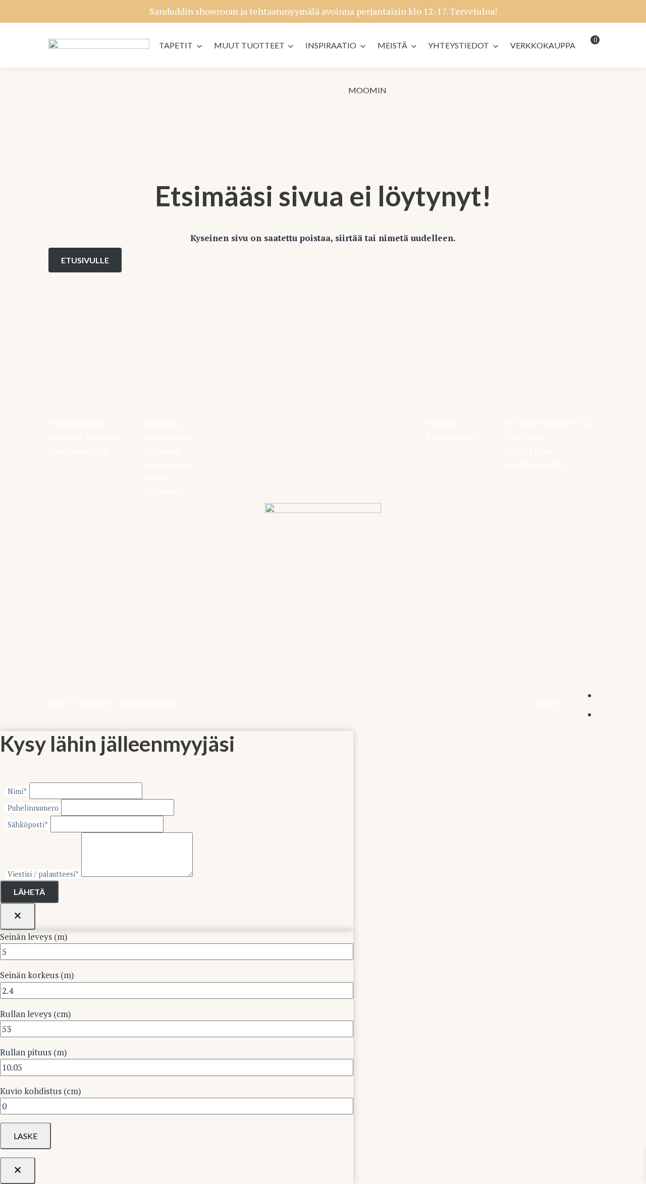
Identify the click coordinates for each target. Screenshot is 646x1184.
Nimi (17, 791)
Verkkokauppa (542, 45)
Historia (440, 423)
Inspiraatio (330, 45)
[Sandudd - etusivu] (98, 45)
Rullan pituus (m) (33, 1052)
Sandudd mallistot (84, 437)
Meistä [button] (392, 45)
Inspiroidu (162, 423)
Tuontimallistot (78, 451)
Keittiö (156, 478)
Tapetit (176, 45)
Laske (25, 1136)
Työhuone (163, 491)
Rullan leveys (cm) (35, 1014)
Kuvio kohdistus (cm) (40, 1091)
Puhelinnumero (33, 808)
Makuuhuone (168, 437)
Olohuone (162, 451)
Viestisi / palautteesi (43, 874)
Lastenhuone (168, 464)
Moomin (367, 90)
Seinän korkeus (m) (37, 975)
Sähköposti (28, 824)
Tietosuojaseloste (148, 703)
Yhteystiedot (458, 45)
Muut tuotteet (249, 45)
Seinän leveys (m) (34, 936)
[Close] (17, 916)
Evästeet (547, 703)
